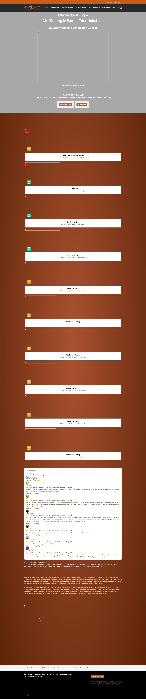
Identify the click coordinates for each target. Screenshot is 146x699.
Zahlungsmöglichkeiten (66, 674)
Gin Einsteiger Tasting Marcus (73, 155)
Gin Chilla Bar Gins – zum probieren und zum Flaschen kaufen (104, 7)
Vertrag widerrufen (97, 676)
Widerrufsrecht (54, 674)
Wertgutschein (55, 7)
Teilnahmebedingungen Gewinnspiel (33, 676)
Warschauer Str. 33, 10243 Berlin (114, 2)
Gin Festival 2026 (73, 189)
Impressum (30, 674)
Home (46, 7)
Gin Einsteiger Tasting (67, 7)
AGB (25, 674)
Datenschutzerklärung (41, 674)
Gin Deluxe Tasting (81, 7)
